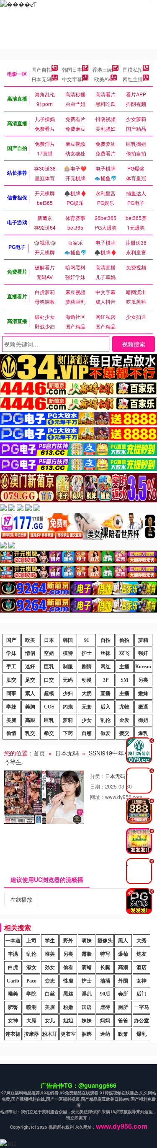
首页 (39, 753)
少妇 (68, 693)
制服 (68, 667)
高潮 (123, 967)
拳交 (49, 733)
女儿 (50, 1021)
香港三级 (102, 69)
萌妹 (87, 941)
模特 (68, 653)
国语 (87, 1007)
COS (49, 707)
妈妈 (105, 1021)
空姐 (49, 653)
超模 (49, 693)
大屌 (31, 1021)
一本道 (13, 941)
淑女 (31, 967)
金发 (124, 720)
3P (105, 680)
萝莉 (143, 640)
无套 (87, 707)
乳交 (30, 733)
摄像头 (105, 941)
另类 (143, 680)
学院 (31, 994)
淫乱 (87, 994)
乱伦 (105, 720)
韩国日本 (72, 69)
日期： (97, 786)
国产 (11, 640)
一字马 (141, 1007)
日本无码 (41, 79)
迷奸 (30, 667)
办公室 (141, 1021)
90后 (105, 994)
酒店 (141, 967)
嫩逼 (143, 707)
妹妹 (87, 1021)
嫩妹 (143, 693)
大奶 (87, 693)
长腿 (105, 967)
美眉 (50, 1007)
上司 (31, 941)
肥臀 (13, 1007)
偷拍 (124, 640)
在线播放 (21, 899)
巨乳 (49, 667)
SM (124, 680)
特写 (105, 954)
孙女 (50, 967)
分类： (97, 775)
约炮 (68, 707)
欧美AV (102, 79)
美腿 (11, 720)
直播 (105, 693)
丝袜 (105, 653)
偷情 (11, 733)
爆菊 (123, 954)
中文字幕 (72, 79)
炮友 (141, 954)
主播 (124, 667)
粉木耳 (49, 1034)
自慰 (87, 733)
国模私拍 (133, 69)
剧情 (87, 667)
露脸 (87, 954)
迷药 (105, 1034)
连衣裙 (13, 1034)
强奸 (143, 653)
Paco (31, 981)
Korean (143, 667)
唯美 (50, 954)
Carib (13, 981)
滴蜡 (87, 967)
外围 (123, 981)
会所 (123, 994)
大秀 (141, 941)
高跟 (30, 720)
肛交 (11, 680)
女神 (141, 981)
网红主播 (133, 79)
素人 (30, 693)
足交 (30, 680)
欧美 (30, 640)
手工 (11, 667)
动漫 (87, 680)
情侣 (30, 653)
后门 (141, 994)
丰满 (13, 954)
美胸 (30, 707)
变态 (50, 981)
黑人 (123, 941)
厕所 (123, 1007)
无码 (68, 680)
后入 (105, 707)
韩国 (68, 640)
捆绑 (87, 1034)
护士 (87, 653)
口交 (49, 680)
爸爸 (123, 1021)
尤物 (124, 707)
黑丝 (68, 994)
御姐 (143, 720)
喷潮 (31, 1007)
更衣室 (68, 1034)
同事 (11, 693)
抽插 (105, 981)
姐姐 (68, 1021)
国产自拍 (41, 69)
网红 (105, 667)
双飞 (124, 653)
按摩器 (31, 1034)
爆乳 (141, 1034)
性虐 (68, 981)
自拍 (105, 640)
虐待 (105, 1007)
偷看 (68, 967)
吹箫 (123, 1034)
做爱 (105, 733)
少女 (87, 720)
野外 (68, 941)
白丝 (50, 994)
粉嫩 (68, 1007)
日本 (49, 640)
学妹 (11, 653)
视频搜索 (133, 344)
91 (86, 640)
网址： (97, 796)
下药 (68, 733)
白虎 (13, 967)
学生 (50, 941)
